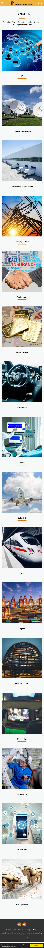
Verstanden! (37, 945)
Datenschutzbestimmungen (21, 937)
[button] (2, 3)
